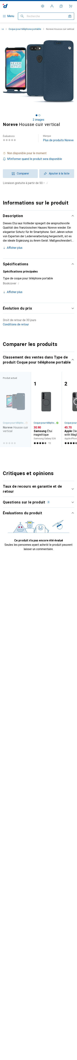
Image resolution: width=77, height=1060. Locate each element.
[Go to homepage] (5, 6)
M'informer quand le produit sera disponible (34, 159)
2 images (38, 119)
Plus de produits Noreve (58, 138)
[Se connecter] (52, 6)
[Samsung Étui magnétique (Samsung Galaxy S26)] (46, 409)
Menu (10, 16)
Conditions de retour (16, 324)
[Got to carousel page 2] (39, 115)
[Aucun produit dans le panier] (70, 6)
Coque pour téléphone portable (25, 29)
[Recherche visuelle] (70, 16)
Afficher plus (14, 247)
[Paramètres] (42, 6)
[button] (38, 153)
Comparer (23, 173)
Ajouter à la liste (59, 173)
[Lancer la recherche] (22, 16)
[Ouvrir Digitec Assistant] (61, 6)
